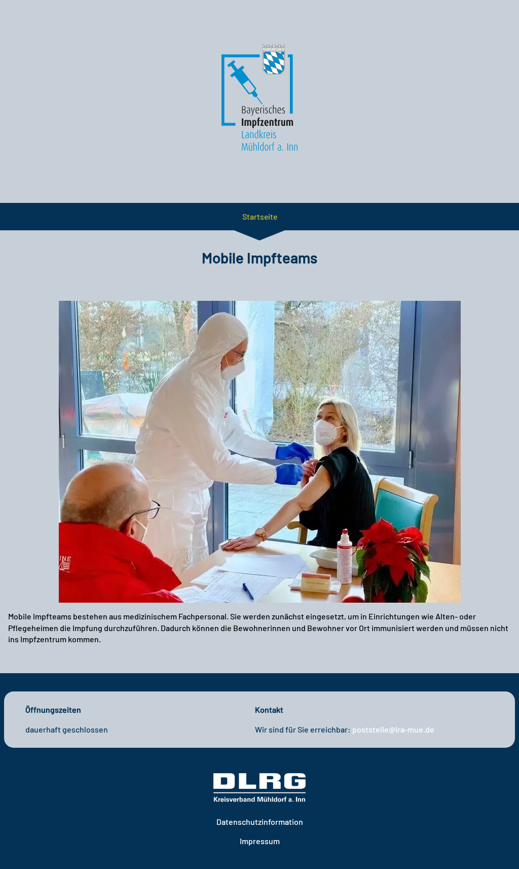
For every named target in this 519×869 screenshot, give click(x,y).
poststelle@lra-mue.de (393, 729)
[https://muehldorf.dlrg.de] (259, 788)
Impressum (260, 841)
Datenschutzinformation (259, 821)
